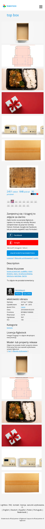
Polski (29, 510)
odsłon (15, 192)
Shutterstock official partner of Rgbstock (13, 519)
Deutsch (14, 510)
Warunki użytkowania (20, 351)
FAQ (9, 351)
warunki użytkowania (35, 505)
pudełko (24, 271)
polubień (10, 194)
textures (10, 328)
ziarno (24, 276)
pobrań (27, 192)
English (6, 510)
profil (18, 294)
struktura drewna (25, 274)
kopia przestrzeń (13, 271)
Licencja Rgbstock (16, 332)
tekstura (10, 276)
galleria (27, 294)
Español (22, 510)
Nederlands (21, 512)
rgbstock (12, 6)
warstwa (17, 276)
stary (16, 274)
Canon (23, 307)
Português (37, 510)
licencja (23, 505)
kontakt (16, 505)
